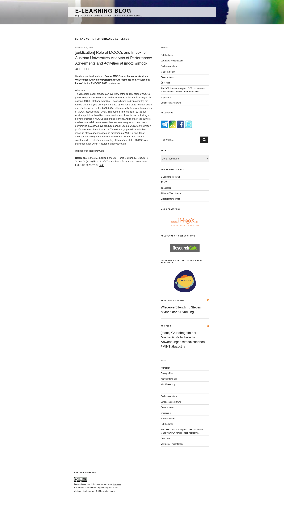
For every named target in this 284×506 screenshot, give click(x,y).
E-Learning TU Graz (170, 176)
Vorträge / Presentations (172, 60)
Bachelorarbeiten (169, 66)
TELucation (166, 187)
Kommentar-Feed (169, 378)
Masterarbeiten (168, 71)
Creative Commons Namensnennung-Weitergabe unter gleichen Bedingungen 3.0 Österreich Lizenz (97, 487)
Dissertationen (167, 77)
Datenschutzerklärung (171, 102)
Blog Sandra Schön (172, 300)
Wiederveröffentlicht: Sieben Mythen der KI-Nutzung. (181, 309)
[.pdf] (101, 165)
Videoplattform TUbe (170, 198)
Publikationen (167, 54)
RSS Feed (166, 326)
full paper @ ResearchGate (90, 150)
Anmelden (165, 367)
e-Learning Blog (103, 10)
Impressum (166, 97)
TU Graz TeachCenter (171, 193)
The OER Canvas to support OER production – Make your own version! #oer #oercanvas (183, 90)
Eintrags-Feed (167, 373)
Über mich (165, 82)
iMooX (164, 182)
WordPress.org (168, 384)
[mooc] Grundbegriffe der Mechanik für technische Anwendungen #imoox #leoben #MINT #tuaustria (183, 339)
